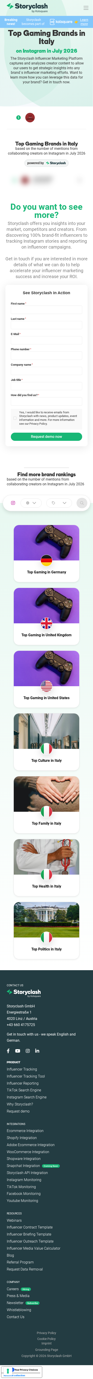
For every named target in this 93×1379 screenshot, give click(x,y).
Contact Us (15, 1317)
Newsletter (22, 1303)
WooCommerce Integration (28, 1152)
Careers (18, 1289)
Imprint (47, 1343)
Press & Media (18, 1296)
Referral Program (20, 1262)
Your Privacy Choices (26, 1369)
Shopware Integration (24, 1159)
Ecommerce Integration (25, 1131)
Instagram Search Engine (26, 1097)
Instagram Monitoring (24, 1180)
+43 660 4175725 (21, 1025)
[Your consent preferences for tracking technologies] (8, 1371)
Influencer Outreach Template (30, 1241)
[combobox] (31, 503)
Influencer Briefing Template (29, 1234)
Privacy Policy (46, 1333)
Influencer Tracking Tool (26, 1076)
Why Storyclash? (20, 1104)
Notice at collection (14, 1375)
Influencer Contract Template (30, 1227)
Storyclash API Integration (27, 1173)
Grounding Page (46, 1350)
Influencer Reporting (23, 1083)
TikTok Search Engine (24, 1090)
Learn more (84, 22)
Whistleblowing (19, 1310)
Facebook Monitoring (24, 1194)
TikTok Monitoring (21, 1187)
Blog (10, 1255)
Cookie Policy (46, 1339)
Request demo (18, 1111)
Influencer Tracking (22, 1069)
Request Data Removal (25, 1269)
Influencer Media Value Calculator (33, 1248)
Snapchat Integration (32, 1166)
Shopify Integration (22, 1138)
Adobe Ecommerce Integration (31, 1145)
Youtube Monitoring (22, 1201)
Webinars (14, 1220)
